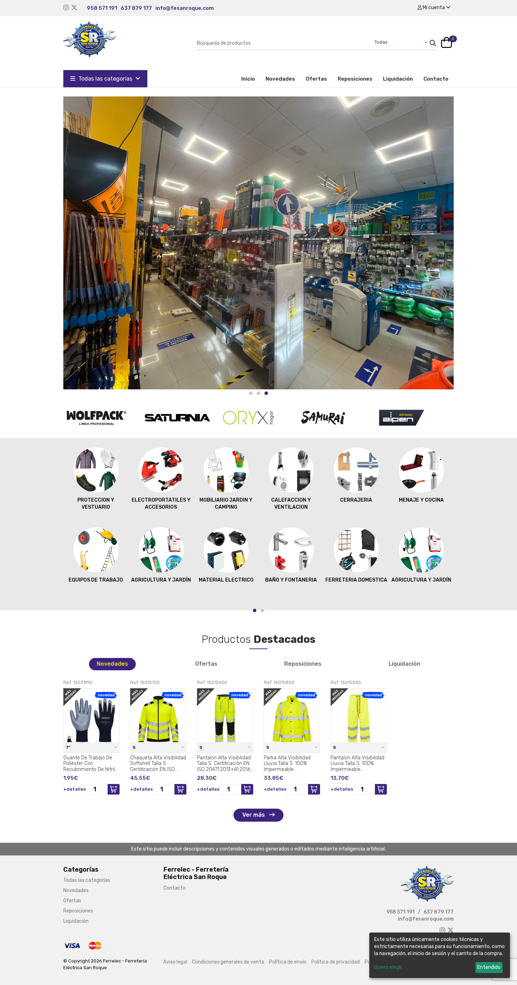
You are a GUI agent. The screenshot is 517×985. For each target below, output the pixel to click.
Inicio (250, 78)
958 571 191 (102, 8)
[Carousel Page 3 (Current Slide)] (266, 393)
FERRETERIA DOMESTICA (356, 580)
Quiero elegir (388, 967)
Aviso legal (175, 962)
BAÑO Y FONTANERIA (291, 580)
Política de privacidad (335, 962)
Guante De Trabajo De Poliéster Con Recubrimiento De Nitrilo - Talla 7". (90, 763)
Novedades (280, 79)
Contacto (435, 79)
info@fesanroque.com (184, 8)
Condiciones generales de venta (228, 962)
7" (68, 747)
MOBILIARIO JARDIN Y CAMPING (226, 503)
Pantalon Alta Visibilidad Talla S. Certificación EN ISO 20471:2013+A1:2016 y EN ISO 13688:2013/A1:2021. (224, 763)
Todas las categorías (105, 78)
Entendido (488, 967)
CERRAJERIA (356, 500)
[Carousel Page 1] (250, 393)
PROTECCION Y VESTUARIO (95, 503)
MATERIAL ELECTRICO (226, 580)
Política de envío (287, 962)
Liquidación (398, 79)
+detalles (74, 789)
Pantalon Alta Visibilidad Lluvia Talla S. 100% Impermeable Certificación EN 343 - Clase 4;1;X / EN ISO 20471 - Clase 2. (357, 763)
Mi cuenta (434, 8)
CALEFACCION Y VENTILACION (291, 503)
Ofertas (316, 79)
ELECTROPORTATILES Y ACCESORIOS (161, 503)
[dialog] (439, 955)
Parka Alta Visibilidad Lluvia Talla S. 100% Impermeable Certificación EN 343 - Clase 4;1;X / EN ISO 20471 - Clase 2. (288, 763)
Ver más (254, 814)
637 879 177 (136, 8)
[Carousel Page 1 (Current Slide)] (254, 610)
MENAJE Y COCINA (421, 500)
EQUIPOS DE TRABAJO (96, 580)
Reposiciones (355, 79)
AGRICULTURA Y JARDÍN (161, 580)
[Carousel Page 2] (258, 393)
